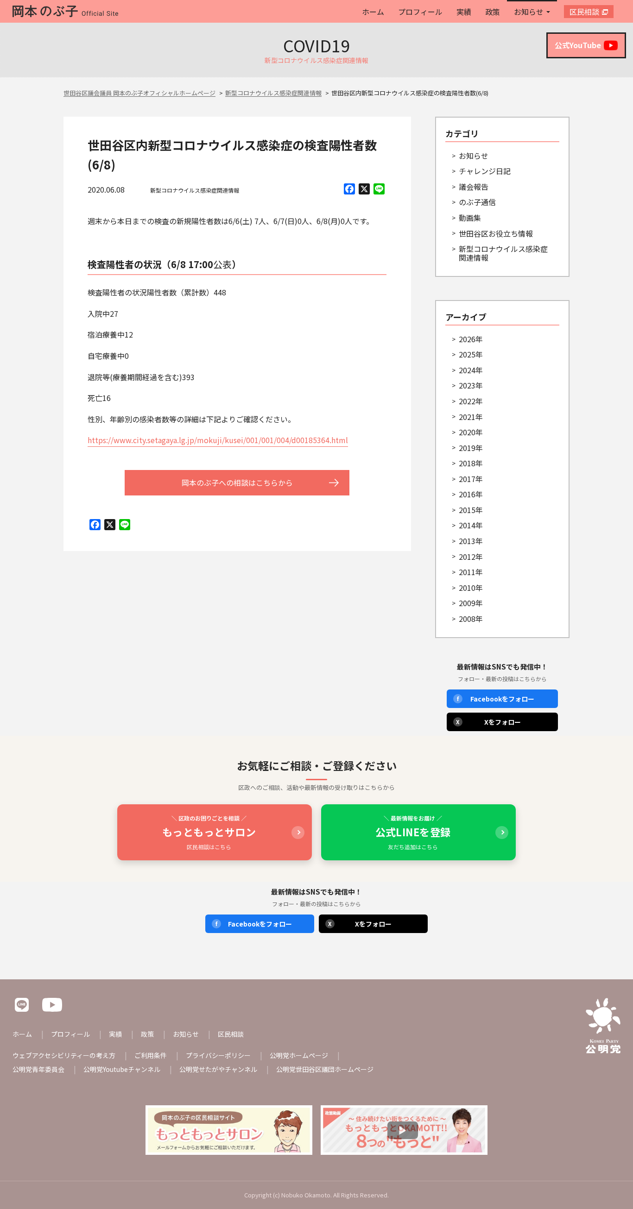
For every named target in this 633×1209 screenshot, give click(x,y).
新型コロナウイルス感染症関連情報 (194, 190)
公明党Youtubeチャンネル (121, 1069)
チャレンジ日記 (485, 170)
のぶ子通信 (477, 201)
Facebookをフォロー (495, 698)
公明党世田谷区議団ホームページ (324, 1069)
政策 (492, 11)
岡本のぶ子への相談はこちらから (237, 482)
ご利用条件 (150, 1055)
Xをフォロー (488, 722)
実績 (463, 11)
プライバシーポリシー (218, 1055)
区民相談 (584, 11)
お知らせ (529, 11)
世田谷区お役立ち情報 (496, 233)
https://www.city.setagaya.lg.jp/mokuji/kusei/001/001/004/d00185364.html (218, 439)
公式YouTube (578, 44)
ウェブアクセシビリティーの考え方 (64, 1055)
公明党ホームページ (299, 1055)
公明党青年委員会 (38, 1069)
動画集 (470, 217)
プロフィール (420, 11)
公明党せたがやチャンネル (218, 1069)
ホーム (373, 11)
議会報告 (473, 186)
